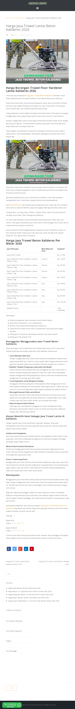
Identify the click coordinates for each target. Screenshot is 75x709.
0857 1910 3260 (18, 531)
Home (8, 18)
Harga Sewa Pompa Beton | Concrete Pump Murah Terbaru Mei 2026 (33, 601)
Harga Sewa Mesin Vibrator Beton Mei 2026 (24, 588)
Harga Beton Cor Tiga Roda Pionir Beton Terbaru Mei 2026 (29, 591)
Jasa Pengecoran (18, 18)
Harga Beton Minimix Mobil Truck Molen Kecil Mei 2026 (28, 598)
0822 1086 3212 (18, 523)
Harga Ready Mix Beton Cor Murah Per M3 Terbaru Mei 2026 (30, 595)
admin (15, 35)
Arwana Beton (15, 205)
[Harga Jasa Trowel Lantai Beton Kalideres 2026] (37, 61)
